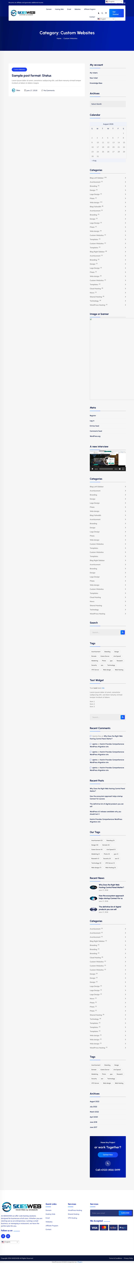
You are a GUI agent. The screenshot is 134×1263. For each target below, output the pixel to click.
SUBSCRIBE (125, 1213)
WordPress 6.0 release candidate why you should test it (105, 813)
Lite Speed (117, 656)
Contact (92, 17)
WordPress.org (95, 436)
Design (94, 190)
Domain (49, 9)
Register (93, 416)
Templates (95, 239)
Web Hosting (119, 670)
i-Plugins (79, 1262)
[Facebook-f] (3, 1236)
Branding (94, 186)
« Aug (94, 160)
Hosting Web (59, 9)
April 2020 (94, 1117)
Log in (92, 421)
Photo (93, 198)
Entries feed (94, 426)
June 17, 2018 (31, 90)
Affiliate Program (89, 9)
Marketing (94, 661)
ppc (111, 661)
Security (94, 665)
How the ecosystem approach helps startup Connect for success (106, 797)
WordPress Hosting (98, 305)
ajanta (94, 744)
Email (69, 9)
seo (102, 665)
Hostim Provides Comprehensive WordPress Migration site (106, 820)
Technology (95, 301)
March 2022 (94, 1112)
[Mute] (120, 469)
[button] (108, 461)
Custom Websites (19, 69)
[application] (108, 461)
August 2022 (94, 1101)
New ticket (94, 78)
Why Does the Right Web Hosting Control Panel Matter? (107, 790)
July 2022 (93, 1107)
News (93, 292)
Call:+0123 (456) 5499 (108, 1169)
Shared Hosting (97, 296)
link (103, 688)
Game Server (104, 656)
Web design (96, 202)
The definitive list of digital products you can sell (107, 805)
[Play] (92, 469)
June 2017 (93, 1127)
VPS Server (95, 670)
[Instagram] (8, 1236)
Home (59, 38)
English (103, 19)
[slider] (106, 468)
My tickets (94, 73)
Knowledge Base (96, 83)
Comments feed (96, 431)
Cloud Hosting (96, 288)
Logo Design (96, 194)
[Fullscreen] (123, 469)
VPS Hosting (72, 1218)
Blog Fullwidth (96, 206)
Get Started (116, 13)
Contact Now (108, 1155)
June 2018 (93, 1122)
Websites (78, 9)
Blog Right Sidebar (98, 251)
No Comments (49, 90)
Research (120, 661)
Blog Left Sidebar (98, 178)
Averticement (96, 182)
